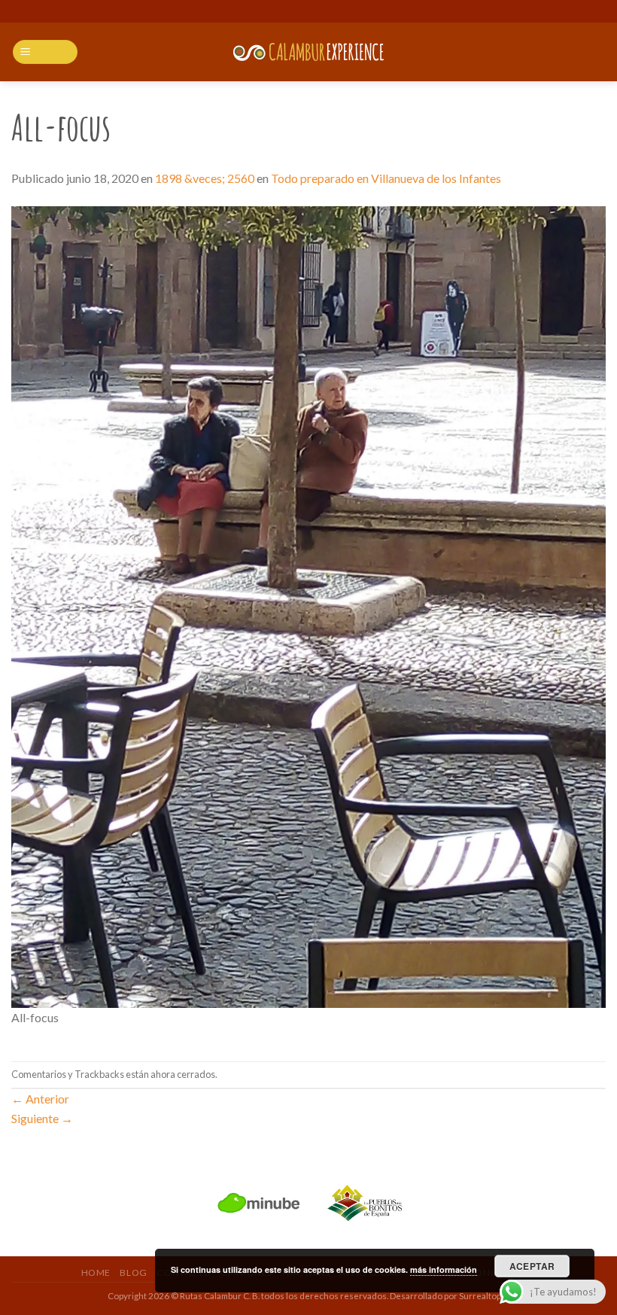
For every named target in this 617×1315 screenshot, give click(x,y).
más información (443, 1269)
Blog (133, 1272)
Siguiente (42, 1118)
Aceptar (532, 1266)
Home (96, 1272)
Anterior (40, 1098)
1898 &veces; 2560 (204, 178)
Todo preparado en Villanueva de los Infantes (386, 178)
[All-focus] (308, 605)
